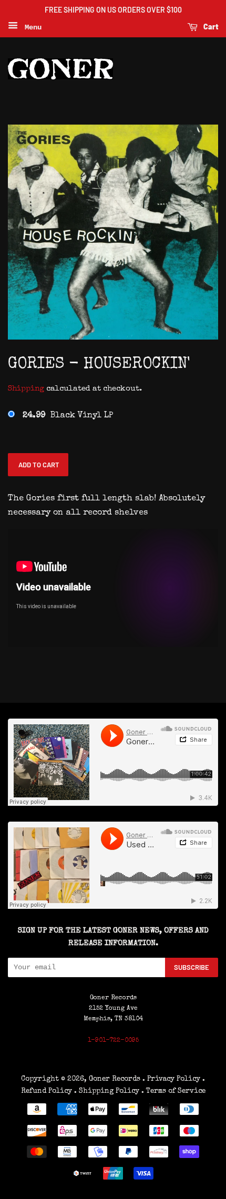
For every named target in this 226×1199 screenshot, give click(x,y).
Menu (31, 27)
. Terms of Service (173, 1091)
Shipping (26, 389)
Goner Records (115, 1079)
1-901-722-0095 (113, 1041)
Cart (210, 26)
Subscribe (191, 967)
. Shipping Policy (106, 1091)
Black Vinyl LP (68, 416)
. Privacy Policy (171, 1079)
